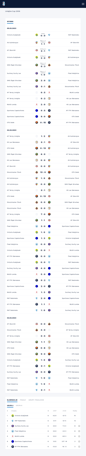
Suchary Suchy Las (14, 73)
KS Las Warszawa (72, 98)
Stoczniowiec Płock (72, 65)
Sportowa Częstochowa (15, 110)
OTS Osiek (75, 116)
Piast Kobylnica (73, 73)
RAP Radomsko (73, 35)
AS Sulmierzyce (12, 42)
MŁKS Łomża (74, 92)
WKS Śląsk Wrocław (14, 65)
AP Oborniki (74, 42)
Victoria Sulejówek (13, 35)
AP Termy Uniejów (13, 92)
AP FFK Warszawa (72, 110)
